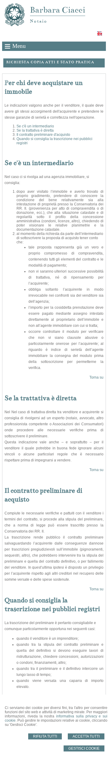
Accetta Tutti (86, 736)
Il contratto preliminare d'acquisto (43, 135)
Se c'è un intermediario (35, 126)
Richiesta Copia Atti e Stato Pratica (50, 62)
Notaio (38, 21)
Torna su (96, 377)
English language (100, 33)
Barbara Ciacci (57, 10)
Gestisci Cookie (84, 748)
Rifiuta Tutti (45, 736)
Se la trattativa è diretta (35, 130)
